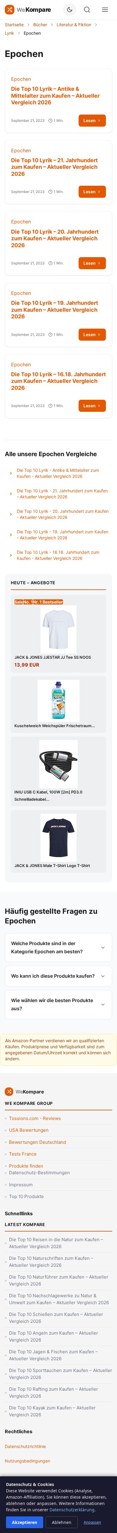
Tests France (23, 1154)
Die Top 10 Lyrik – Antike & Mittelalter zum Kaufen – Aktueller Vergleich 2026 (55, 96)
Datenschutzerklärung (72, 1509)
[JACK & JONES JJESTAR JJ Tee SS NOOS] (58, 629)
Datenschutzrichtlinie (25, 1446)
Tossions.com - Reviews (35, 1118)
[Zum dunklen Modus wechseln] (69, 9)
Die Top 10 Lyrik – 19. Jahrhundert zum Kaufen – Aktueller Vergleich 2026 (54, 310)
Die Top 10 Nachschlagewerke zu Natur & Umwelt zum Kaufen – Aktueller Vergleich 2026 (59, 1299)
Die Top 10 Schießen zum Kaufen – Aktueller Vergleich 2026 (56, 1317)
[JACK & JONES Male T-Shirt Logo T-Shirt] (58, 838)
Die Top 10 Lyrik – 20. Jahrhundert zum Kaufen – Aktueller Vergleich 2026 (55, 238)
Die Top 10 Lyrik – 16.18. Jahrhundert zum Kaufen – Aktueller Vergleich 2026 (58, 381)
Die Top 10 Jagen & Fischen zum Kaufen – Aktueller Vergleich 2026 (53, 1355)
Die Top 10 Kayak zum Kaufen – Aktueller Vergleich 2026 (52, 1411)
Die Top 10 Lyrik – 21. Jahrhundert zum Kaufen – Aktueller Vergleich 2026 (54, 167)
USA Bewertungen (29, 1130)
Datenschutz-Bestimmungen (39, 1172)
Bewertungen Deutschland (37, 1142)
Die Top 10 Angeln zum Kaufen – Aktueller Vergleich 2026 (53, 1336)
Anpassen (92, 1522)
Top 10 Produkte (26, 1196)
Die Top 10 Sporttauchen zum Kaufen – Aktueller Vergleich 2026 (60, 1373)
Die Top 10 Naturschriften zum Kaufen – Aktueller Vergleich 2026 (51, 1261)
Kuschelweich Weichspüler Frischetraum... (54, 725)
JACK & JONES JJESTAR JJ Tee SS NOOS (52, 657)
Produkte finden (26, 1166)
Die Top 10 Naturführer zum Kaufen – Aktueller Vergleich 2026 (58, 1280)
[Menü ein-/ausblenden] (105, 9)
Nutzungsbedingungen (27, 1460)
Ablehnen (61, 1522)
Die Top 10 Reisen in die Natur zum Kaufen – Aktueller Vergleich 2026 (56, 1243)
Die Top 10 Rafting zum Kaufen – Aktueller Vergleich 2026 (53, 1392)
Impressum (21, 1185)
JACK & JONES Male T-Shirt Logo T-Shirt (52, 865)
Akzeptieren (24, 1522)
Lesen (89, 120)
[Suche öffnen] (87, 9)
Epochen (21, 79)
